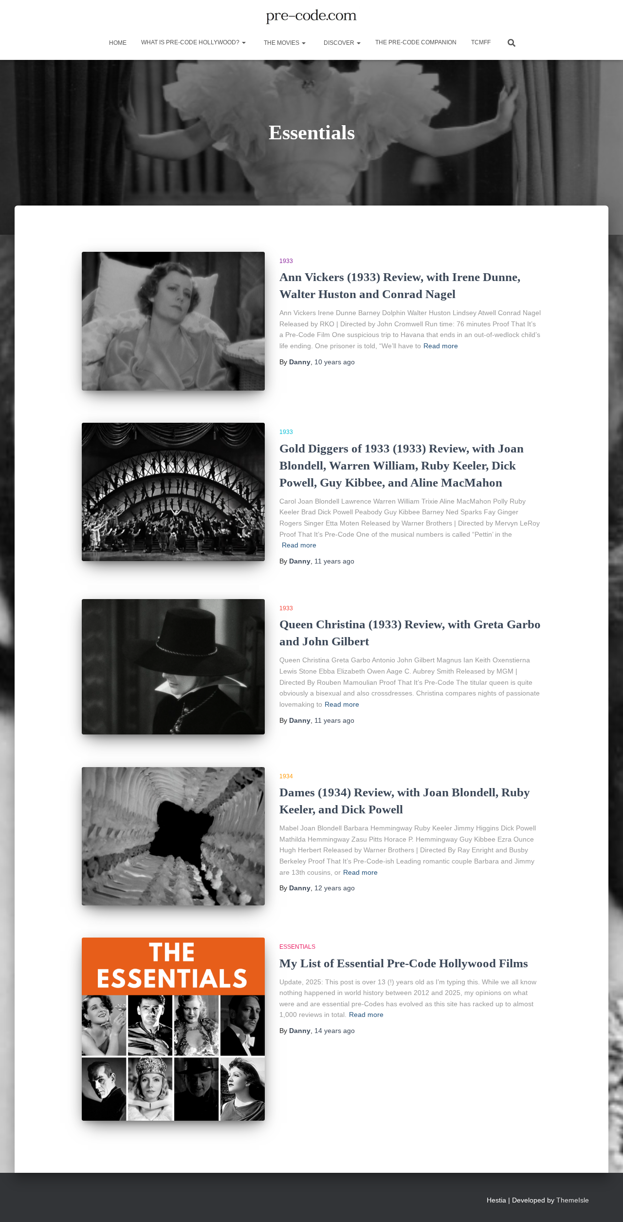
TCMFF (481, 42)
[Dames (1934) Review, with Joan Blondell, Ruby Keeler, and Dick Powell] (173, 836)
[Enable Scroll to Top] (603, 1202)
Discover (339, 42)
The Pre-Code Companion (416, 42)
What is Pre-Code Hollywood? (191, 42)
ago (334, 362)
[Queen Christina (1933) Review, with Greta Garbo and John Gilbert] (173, 666)
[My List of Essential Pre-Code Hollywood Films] (173, 1029)
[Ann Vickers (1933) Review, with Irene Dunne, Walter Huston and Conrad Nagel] (173, 321)
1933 (286, 261)
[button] (243, 42)
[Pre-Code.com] (311, 17)
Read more (440, 346)
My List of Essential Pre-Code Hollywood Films (403, 963)
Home (117, 42)
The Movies (281, 42)
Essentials (297, 946)
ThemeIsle (572, 1200)
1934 (286, 776)
